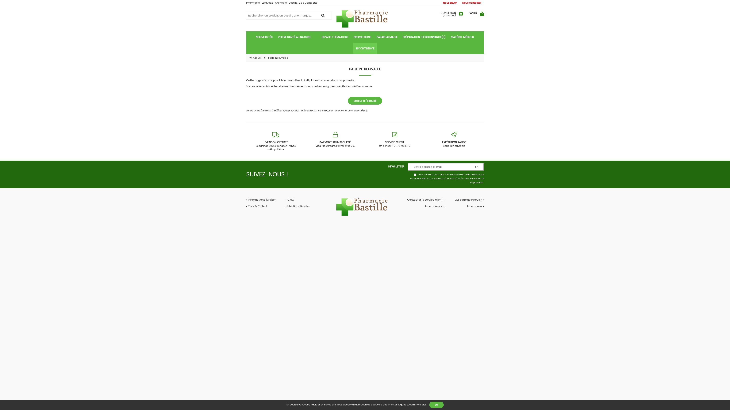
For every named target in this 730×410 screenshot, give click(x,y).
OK (436, 404)
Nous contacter (471, 3)
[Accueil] (365, 19)
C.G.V (290, 200)
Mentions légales (298, 206)
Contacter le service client (425, 200)
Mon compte (434, 206)
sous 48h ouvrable (454, 143)
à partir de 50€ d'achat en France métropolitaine (276, 145)
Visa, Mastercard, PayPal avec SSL (335, 143)
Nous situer (450, 3)
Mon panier (474, 206)
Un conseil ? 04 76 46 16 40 (394, 143)
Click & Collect (257, 206)
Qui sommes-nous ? (468, 200)
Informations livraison (262, 200)
